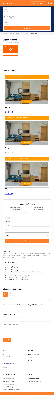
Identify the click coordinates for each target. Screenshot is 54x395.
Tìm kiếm (28, 28)
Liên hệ (30, 360)
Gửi (6, 340)
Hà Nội (18, 33)
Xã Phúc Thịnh (25, 33)
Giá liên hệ (9, 112)
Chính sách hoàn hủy (8, 384)
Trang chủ (5, 33)
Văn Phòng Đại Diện (33, 354)
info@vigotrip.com (8, 363)
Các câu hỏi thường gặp (34, 381)
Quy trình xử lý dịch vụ (9, 381)
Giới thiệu (30, 357)
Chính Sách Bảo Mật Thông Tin (11, 389)
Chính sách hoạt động (8, 378)
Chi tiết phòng (26, 101)
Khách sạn (11, 33)
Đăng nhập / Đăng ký (38, 3)
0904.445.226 (6, 356)
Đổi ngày (27, 213)
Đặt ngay (27, 240)
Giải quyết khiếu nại (8, 387)
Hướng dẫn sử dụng (33, 378)
